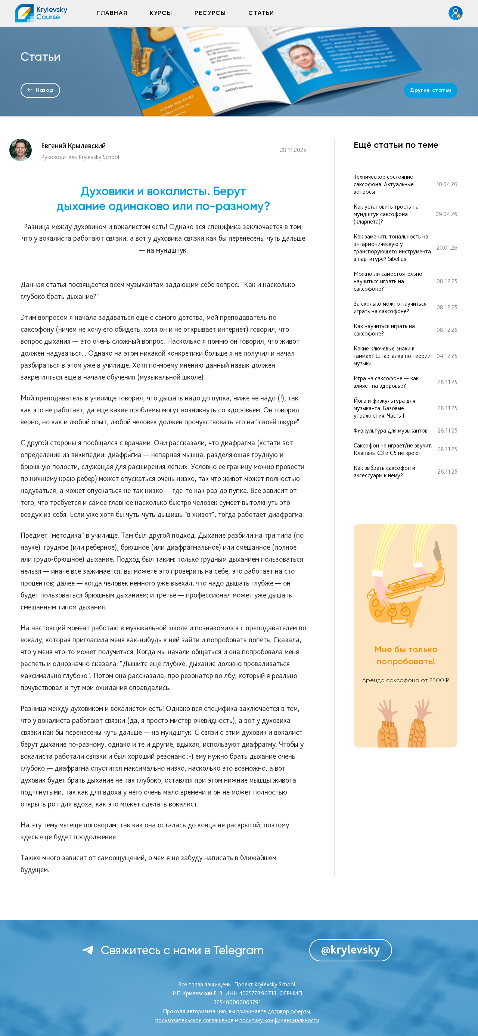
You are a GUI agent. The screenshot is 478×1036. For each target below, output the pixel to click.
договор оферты (289, 1011)
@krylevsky (350, 949)
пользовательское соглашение (194, 1020)
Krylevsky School (274, 984)
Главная (112, 12)
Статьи (261, 12)
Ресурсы (210, 12)
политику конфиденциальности (279, 1020)
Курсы (161, 12)
